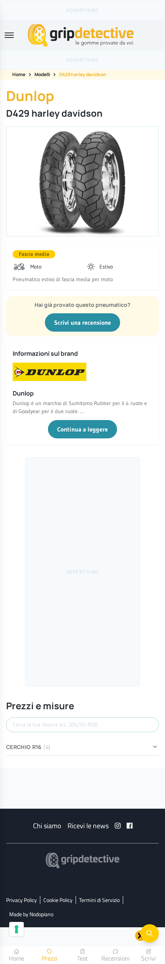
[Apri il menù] (9, 35)
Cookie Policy (58, 900)
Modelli (42, 74)
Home (18, 74)
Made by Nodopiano (31, 914)
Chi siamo (47, 826)
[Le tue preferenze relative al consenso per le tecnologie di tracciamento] (16, 929)
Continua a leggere (82, 429)
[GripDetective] (82, 860)
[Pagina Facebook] (129, 826)
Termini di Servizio (99, 900)
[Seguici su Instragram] (117, 826)
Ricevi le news (88, 826)
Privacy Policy (21, 900)
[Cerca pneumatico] (149, 933)
